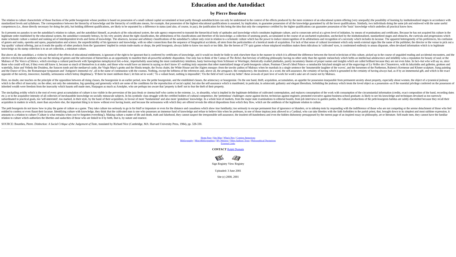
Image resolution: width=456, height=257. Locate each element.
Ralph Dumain (235, 149)
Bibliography (186, 140)
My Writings (222, 140)
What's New (229, 137)
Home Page (206, 137)
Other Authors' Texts (240, 140)
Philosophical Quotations (263, 140)
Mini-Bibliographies (205, 140)
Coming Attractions (245, 137)
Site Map (217, 137)
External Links (228, 143)
